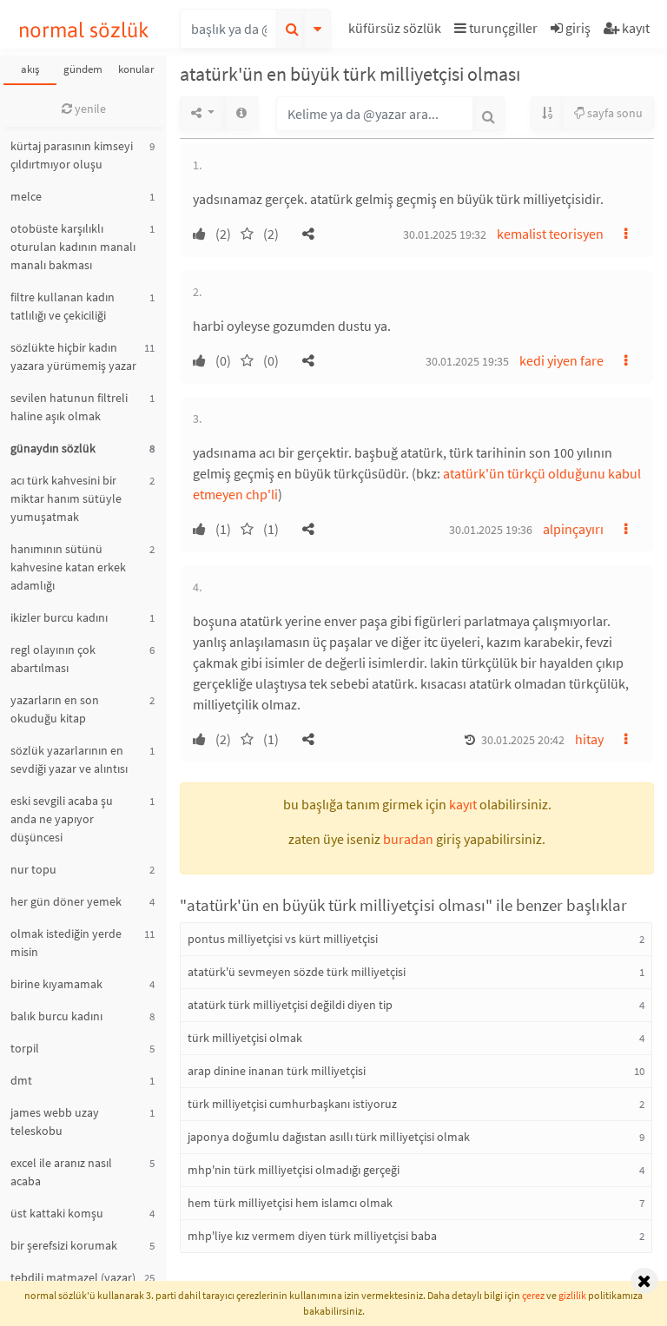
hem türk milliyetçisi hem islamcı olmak (290, 1203)
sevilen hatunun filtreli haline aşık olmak (69, 407)
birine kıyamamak (56, 984)
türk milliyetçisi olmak (245, 1038)
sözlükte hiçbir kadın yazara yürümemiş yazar (73, 356)
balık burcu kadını (56, 1016)
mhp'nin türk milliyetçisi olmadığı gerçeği (294, 1170)
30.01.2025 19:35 (467, 361)
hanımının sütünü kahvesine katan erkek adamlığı (68, 567)
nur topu (33, 869)
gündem (82, 69)
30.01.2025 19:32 (444, 234)
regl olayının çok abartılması (53, 659)
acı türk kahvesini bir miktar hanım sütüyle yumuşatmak (66, 498)
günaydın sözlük (53, 448)
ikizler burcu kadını (59, 617)
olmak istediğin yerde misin (66, 943)
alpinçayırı (573, 529)
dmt (21, 1080)
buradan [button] (408, 839)
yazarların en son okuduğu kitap (54, 709)
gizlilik (572, 1295)
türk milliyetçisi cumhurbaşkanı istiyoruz (292, 1104)
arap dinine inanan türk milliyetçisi (277, 1071)
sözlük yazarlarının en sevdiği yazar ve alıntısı (69, 759)
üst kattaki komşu (56, 1213)
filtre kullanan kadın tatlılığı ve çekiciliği (62, 306)
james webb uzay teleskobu (54, 1121)
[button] (397, 31)
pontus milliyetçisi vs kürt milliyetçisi (283, 939)
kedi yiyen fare (561, 360)
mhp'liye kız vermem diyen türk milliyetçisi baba (312, 1236)
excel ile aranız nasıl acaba (61, 1172)
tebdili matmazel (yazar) (72, 1277)
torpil (24, 1048)
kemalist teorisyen (550, 233)
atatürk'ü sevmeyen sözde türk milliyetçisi (297, 972)
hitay (589, 739)
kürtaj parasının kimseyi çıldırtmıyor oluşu (71, 155)
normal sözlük (83, 30)
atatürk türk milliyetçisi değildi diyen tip (290, 1005)
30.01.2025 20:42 (523, 740)
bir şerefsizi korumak (63, 1245)
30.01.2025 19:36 (490, 530)
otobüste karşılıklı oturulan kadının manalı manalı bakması (72, 247)
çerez (533, 1295)
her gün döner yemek (66, 901)
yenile (89, 108)
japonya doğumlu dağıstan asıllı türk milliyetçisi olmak (329, 1137)
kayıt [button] (463, 804)
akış (30, 69)
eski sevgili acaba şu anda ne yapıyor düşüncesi (61, 819)
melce (26, 196)
